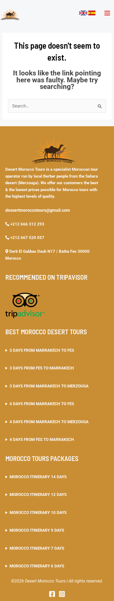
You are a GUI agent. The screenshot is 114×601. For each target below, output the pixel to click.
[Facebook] (52, 594)
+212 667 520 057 (26, 237)
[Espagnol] (91, 12)
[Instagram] (62, 594)
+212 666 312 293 (26, 224)
